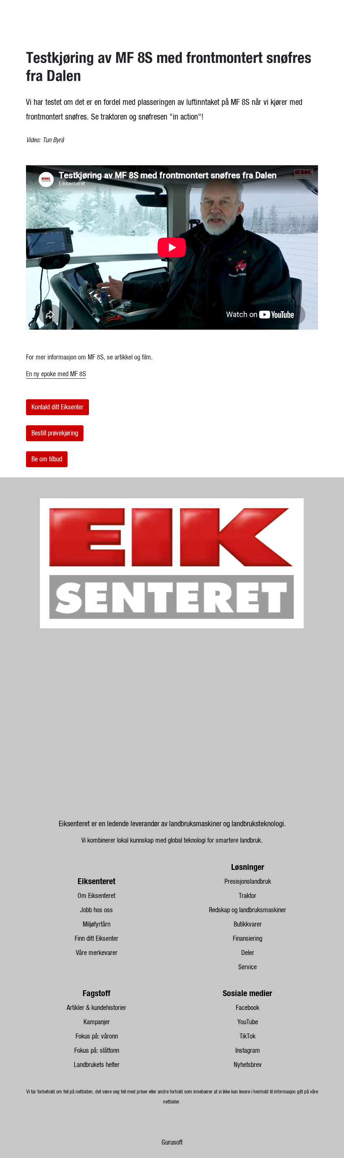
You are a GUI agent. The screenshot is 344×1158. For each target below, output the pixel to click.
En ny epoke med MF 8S (56, 374)
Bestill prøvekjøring (54, 433)
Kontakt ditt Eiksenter (57, 407)
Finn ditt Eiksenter (96, 938)
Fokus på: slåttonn (96, 1050)
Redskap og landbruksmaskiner (247, 910)
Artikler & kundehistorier (96, 1007)
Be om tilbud (46, 459)
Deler (247, 953)
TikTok (247, 1036)
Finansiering (247, 938)
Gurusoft (172, 1142)
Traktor (247, 896)
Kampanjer (96, 1022)
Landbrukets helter (97, 1065)
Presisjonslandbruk (247, 881)
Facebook (247, 1007)
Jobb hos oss (96, 910)
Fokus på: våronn (97, 1036)
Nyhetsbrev (248, 1065)
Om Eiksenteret (96, 896)
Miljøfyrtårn (96, 924)
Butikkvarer (248, 924)
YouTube (247, 1022)
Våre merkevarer (96, 953)
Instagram (247, 1050)
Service (247, 967)
